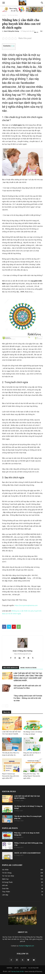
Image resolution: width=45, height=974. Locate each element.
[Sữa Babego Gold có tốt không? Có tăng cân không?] (33, 723)
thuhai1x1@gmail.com (26, 946)
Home (4, 15)
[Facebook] (4, 627)
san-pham (23, 968)
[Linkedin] (20, 658)
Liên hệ (16, 968)
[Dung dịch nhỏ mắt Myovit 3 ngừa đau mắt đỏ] (33, 744)
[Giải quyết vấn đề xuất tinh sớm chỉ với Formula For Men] (7, 688)
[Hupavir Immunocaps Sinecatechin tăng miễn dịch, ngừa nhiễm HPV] (12, 765)
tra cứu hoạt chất (33, 968)
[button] (3, 3)
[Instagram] (16, 658)
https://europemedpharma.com (26, 605)
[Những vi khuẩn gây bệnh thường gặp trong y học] (7, 845)
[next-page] (6, 706)
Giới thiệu (9, 968)
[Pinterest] (14, 627)
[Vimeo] (28, 960)
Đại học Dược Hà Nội (18, 971)
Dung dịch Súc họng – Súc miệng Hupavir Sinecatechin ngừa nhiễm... (31, 776)
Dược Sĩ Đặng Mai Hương (11, 31)
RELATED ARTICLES (10, 667)
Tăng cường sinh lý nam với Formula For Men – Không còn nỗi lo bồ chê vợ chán (28, 698)
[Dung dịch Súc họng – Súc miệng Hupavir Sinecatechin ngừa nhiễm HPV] (33, 765)
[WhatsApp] (19, 627)
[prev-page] (3, 706)
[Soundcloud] (29, 658)
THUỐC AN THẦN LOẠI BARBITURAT (27, 853)
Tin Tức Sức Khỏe (13, 15)
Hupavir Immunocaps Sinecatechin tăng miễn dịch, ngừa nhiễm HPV (10, 776)
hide (12, 46)
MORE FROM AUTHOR (28, 667)
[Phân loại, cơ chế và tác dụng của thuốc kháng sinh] (7, 835)
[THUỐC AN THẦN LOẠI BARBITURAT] (7, 855)
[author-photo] (22, 648)
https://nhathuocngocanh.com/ (22, 654)
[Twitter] (9, 627)
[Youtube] (34, 960)
